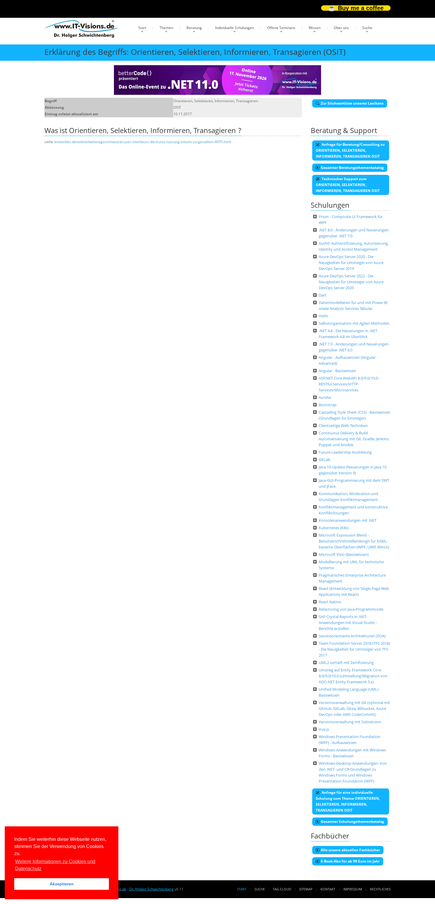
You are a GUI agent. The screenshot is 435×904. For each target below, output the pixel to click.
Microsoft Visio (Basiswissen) (344, 554)
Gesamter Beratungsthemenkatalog (352, 167)
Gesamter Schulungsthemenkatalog (352, 821)
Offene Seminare (281, 27)
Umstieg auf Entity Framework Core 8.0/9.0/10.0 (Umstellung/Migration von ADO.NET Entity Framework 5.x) (353, 675)
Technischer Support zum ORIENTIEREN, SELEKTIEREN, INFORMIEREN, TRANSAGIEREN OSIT (348, 184)
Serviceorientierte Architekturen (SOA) (352, 636)
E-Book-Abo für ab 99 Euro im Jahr (350, 861)
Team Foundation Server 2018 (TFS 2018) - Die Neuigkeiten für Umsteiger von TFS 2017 (354, 649)
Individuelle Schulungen (234, 27)
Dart (322, 295)
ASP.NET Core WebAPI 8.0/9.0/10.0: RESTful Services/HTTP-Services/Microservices (349, 384)
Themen (166, 27)
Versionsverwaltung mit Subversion (350, 721)
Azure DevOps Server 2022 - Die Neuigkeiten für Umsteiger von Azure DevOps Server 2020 (351, 281)
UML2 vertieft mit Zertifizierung (346, 662)
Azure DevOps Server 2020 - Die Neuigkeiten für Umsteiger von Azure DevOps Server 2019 (351, 262)
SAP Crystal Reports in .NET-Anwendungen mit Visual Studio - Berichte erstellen (348, 622)
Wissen (314, 27)
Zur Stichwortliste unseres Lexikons (352, 103)
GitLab (324, 459)
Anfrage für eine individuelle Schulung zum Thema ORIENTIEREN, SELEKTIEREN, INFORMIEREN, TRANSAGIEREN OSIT (348, 801)
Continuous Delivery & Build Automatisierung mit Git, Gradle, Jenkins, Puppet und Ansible (354, 438)
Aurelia (325, 397)
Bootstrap (327, 404)
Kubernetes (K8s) (334, 527)
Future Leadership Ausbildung (345, 452)
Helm (323, 316)
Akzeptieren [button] (62, 883)
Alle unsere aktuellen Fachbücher (350, 849)
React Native (330, 601)
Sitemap (305, 889)
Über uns (341, 27)
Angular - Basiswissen (337, 370)
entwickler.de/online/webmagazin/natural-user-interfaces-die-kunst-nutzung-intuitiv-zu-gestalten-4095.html (142, 141)
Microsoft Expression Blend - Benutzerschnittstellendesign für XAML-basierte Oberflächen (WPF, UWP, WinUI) (354, 541)
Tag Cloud (282, 889)
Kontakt (327, 889)
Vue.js (324, 729)
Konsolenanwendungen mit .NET (347, 520)
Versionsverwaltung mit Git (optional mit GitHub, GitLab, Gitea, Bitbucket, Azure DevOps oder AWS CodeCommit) (354, 708)
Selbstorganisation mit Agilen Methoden (354, 323)
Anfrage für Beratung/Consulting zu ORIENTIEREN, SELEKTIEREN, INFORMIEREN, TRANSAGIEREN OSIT (350, 150)
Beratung (194, 27)
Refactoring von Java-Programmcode (351, 609)
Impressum (352, 889)
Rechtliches (380, 889)
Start (142, 27)
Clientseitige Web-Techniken (343, 425)
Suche (367, 27)
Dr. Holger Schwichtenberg (151, 889)
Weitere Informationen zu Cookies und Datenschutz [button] (55, 865)
